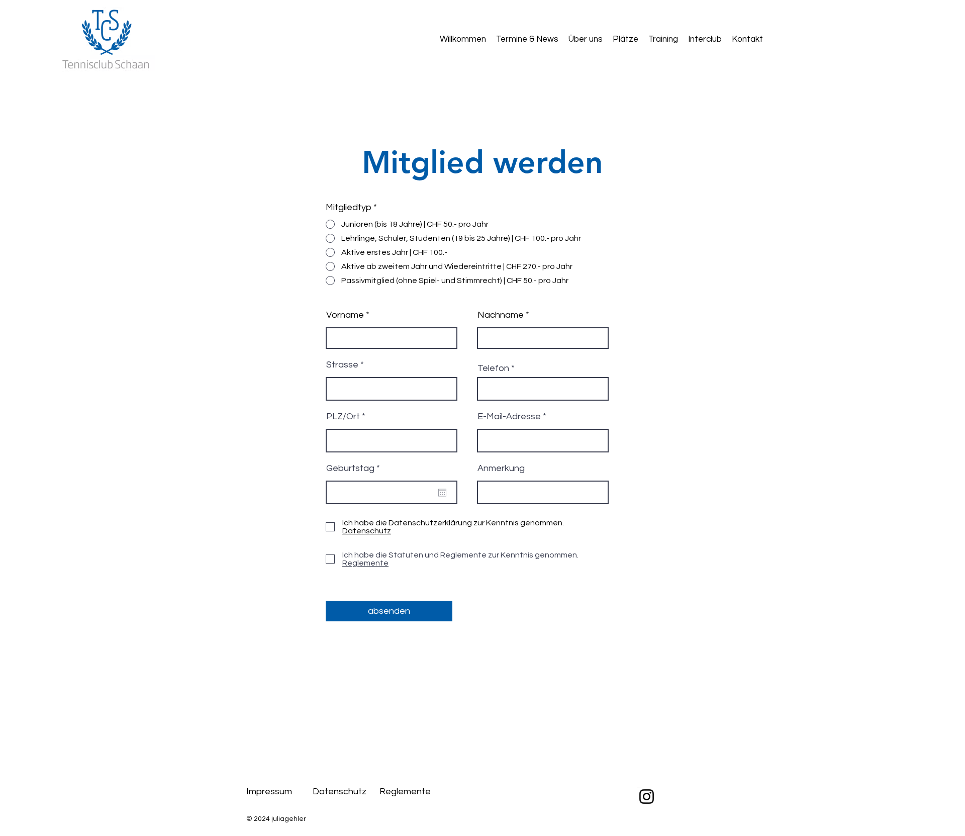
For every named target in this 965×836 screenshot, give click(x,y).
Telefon (493, 368)
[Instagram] (646, 796)
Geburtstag (355, 468)
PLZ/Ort (343, 416)
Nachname (500, 315)
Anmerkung (501, 468)
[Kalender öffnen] (442, 493)
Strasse (342, 364)
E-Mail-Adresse (509, 416)
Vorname (345, 315)
